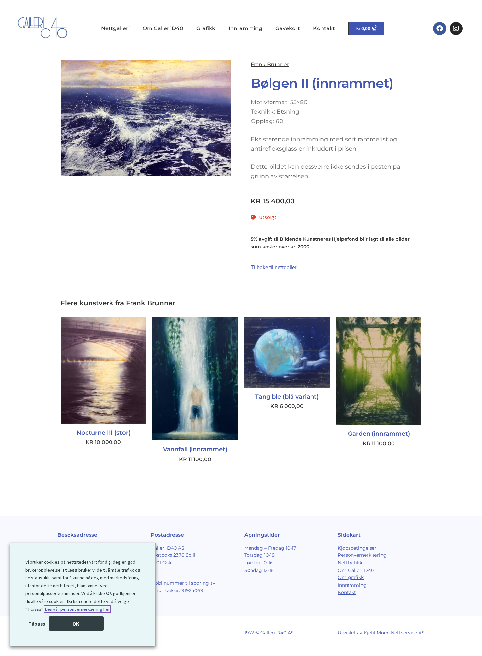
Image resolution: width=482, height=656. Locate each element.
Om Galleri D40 (163, 28)
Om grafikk (351, 577)
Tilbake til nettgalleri (274, 267)
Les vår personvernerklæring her (77, 609)
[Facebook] (439, 28)
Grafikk (205, 28)
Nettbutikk (350, 563)
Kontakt (324, 28)
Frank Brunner (270, 64)
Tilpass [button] (37, 623)
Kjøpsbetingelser (357, 548)
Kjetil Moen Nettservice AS (394, 633)
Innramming (245, 28)
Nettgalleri (115, 28)
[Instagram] (456, 28)
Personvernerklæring (362, 555)
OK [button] (75, 623)
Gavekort (287, 28)
